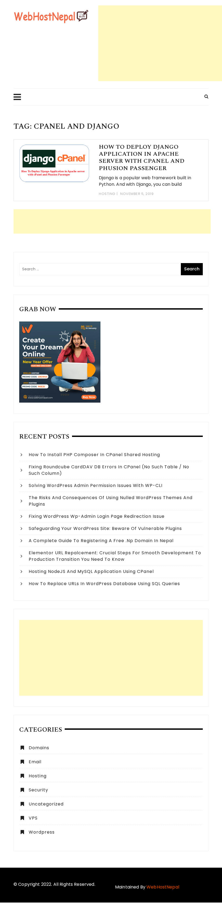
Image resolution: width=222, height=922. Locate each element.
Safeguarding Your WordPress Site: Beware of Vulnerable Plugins (105, 528)
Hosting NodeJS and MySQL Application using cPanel (91, 571)
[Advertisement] (160, 43)
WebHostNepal (162, 887)
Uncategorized (46, 804)
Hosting (107, 193)
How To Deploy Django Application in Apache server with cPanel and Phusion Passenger (141, 157)
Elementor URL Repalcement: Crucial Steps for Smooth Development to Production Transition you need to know (115, 556)
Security (38, 790)
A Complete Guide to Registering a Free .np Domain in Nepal (101, 541)
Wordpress (42, 832)
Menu (17, 97)
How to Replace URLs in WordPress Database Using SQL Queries (104, 584)
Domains (39, 748)
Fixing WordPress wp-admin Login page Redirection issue (97, 516)
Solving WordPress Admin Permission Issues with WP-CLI (95, 485)
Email (35, 762)
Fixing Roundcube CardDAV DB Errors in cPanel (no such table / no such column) (109, 470)
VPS (33, 818)
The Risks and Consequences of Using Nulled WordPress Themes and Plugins (110, 501)
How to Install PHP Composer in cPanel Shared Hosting (94, 455)
